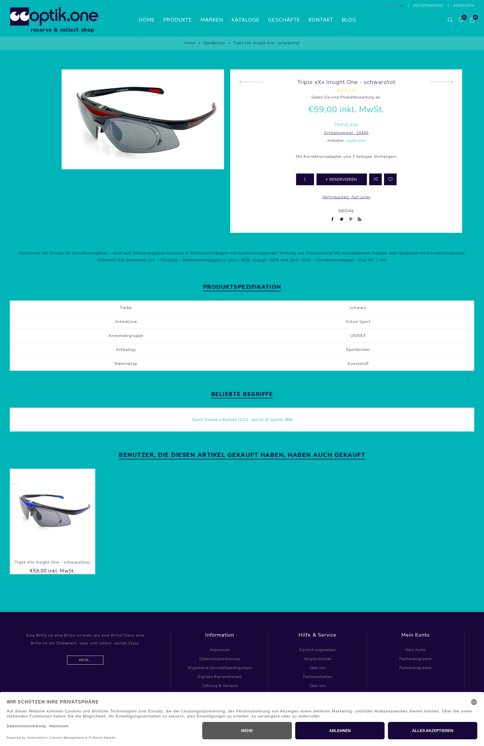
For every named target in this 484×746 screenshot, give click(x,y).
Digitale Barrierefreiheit (220, 676)
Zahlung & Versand (220, 685)
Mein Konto (415, 650)
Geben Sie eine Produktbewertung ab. (346, 97)
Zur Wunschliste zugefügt (390, 179)
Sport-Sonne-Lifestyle (214, 419)
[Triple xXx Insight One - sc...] (251, 82)
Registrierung (428, 5)
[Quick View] (35, 511)
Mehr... (85, 660)
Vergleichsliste (317, 658)
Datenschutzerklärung (219, 658)
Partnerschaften (317, 676)
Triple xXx (346, 125)
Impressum (220, 650)
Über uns (318, 667)
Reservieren (69, 511)
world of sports (267, 419)
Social (346, 211)
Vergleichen (375, 179)
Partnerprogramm (415, 658)
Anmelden (463, 5)
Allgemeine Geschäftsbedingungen (219, 667)
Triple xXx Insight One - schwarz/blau (52, 562)
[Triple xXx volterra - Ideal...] (441, 82)
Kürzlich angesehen (317, 650)
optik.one (356, 140)
